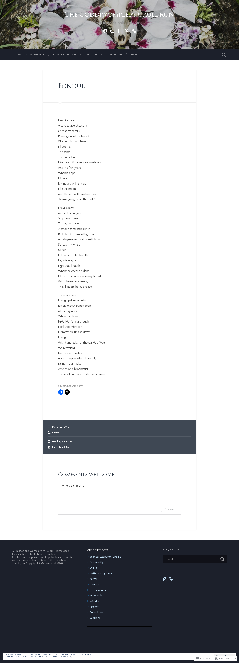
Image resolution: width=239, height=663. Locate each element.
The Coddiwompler (28, 54)
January (94, 606)
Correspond (114, 54)
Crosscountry (98, 590)
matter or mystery (101, 573)
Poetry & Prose (63, 54)
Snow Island (97, 612)
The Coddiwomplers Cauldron (119, 14)
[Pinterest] (126, 30)
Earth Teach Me (61, 447)
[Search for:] (195, 559)
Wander (94, 601)
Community (96, 562)
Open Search (224, 54)
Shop (134, 54)
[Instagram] (112, 30)
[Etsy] (119, 30)
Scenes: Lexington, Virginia (105, 556)
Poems (55, 432)
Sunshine (95, 617)
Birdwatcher (97, 595)
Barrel (93, 578)
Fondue (71, 86)
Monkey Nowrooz (62, 441)
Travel (89, 54)
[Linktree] (133, 30)
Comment (170, 509)
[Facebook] (105, 30)
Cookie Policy (66, 657)
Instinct (94, 584)
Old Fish (94, 567)
